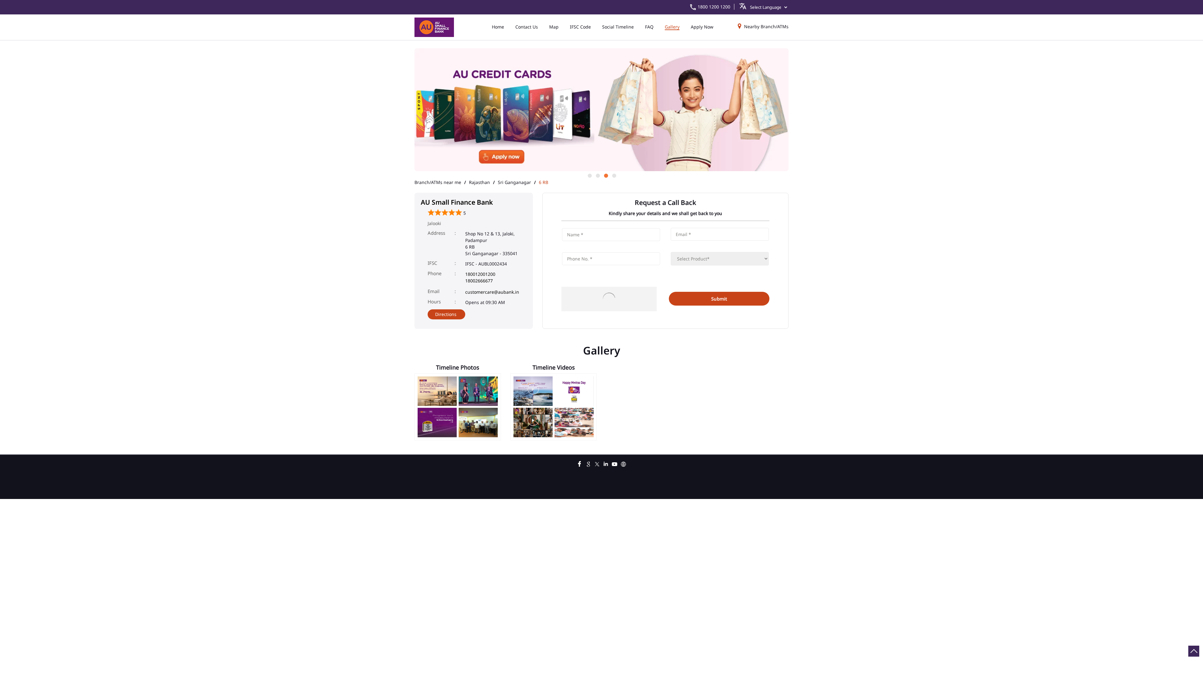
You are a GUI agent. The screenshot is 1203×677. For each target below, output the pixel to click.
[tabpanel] (601, 106)
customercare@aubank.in (492, 292)
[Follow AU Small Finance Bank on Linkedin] (606, 463)
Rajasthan (479, 182)
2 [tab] (597, 175)
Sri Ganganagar (514, 182)
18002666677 (479, 281)
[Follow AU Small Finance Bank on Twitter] (597, 463)
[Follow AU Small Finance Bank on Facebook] (579, 463)
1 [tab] (589, 175)
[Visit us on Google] (588, 463)
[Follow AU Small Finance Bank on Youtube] (614, 463)
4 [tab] (613, 175)
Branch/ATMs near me (437, 182)
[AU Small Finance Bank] (434, 27)
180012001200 (480, 274)
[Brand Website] (623, 463)
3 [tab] (605, 175)
